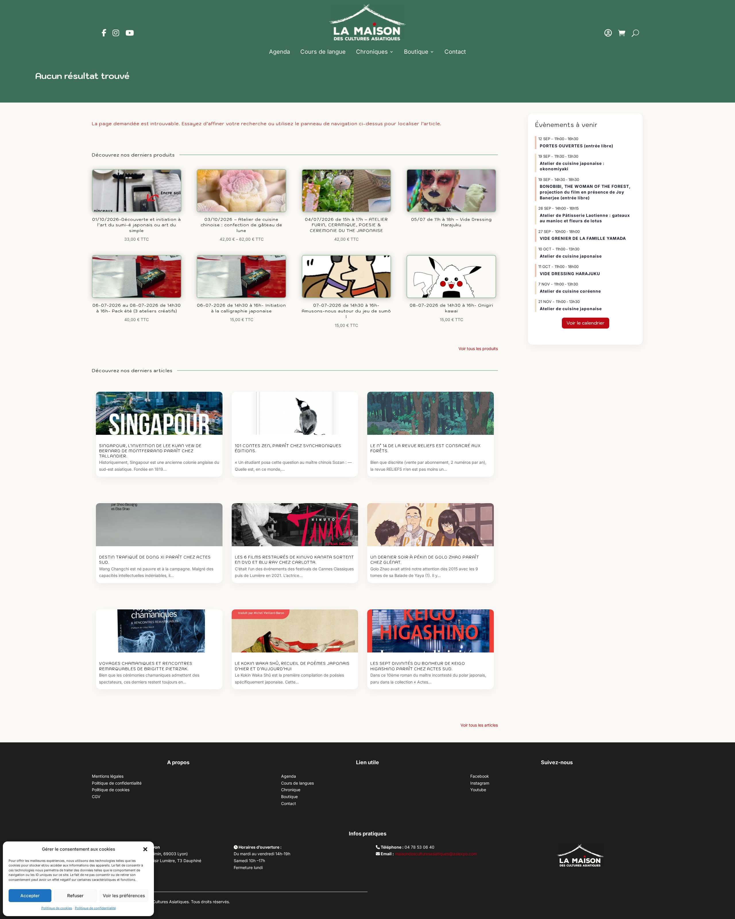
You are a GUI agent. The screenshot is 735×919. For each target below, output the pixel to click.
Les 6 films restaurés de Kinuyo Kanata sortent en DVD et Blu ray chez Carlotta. (294, 560)
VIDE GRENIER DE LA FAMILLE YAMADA (583, 238)
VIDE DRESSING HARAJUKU (570, 273)
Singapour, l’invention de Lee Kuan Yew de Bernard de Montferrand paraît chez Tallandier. (150, 451)
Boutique (416, 51)
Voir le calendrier (585, 323)
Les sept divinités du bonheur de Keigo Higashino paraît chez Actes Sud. (417, 666)
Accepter (30, 895)
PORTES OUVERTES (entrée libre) (576, 145)
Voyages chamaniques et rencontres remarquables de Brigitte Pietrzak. (145, 666)
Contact (455, 51)
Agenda (279, 51)
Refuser (75, 895)
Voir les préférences (124, 895)
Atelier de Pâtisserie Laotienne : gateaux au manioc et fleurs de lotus (585, 218)
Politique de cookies (56, 908)
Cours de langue (323, 51)
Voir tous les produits (478, 348)
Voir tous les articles (479, 725)
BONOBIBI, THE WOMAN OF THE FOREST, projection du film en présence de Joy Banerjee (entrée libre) (585, 192)
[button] (145, 849)
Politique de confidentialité (95, 908)
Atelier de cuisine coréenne (570, 291)
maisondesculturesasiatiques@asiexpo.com (436, 853)
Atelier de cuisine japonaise (571, 256)
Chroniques (372, 51)
